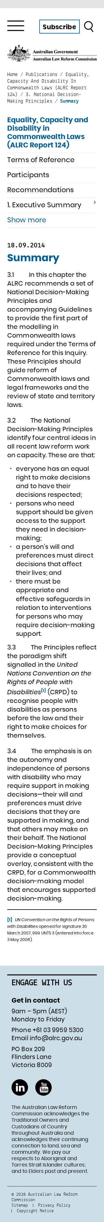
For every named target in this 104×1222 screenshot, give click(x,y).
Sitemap (20, 1205)
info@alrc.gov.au (56, 1038)
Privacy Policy (54, 1205)
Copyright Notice (35, 1210)
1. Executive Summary (44, 205)
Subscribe (59, 27)
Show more (26, 220)
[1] (43, 691)
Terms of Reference (41, 160)
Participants (28, 175)
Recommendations (40, 190)
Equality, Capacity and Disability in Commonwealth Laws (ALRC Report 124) (47, 133)
